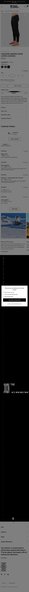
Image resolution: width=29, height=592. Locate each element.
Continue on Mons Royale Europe (14, 303)
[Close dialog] (28, 568)
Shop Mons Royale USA (14, 300)
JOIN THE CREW (18, 588)
